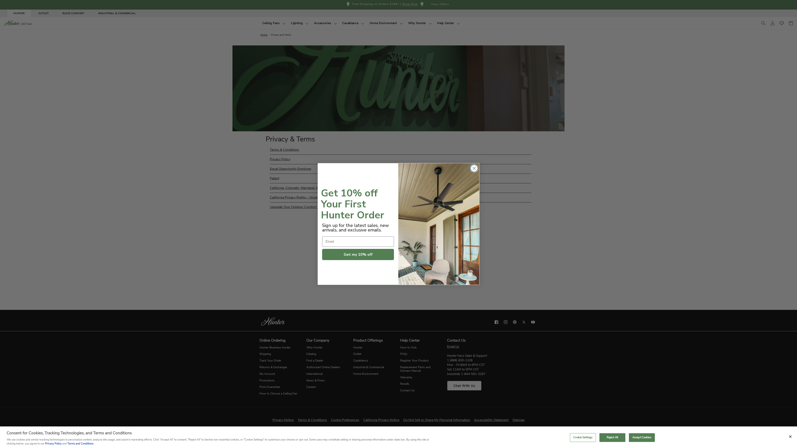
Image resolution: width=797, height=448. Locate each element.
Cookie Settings (582, 437)
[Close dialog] (474, 168)
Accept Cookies (641, 437)
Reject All (612, 437)
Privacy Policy (53, 444)
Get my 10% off (358, 254)
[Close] (790, 436)
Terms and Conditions (80, 444)
